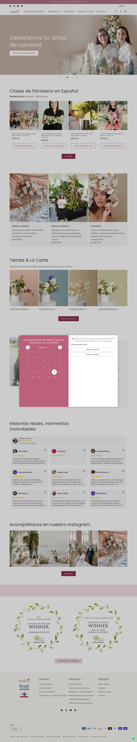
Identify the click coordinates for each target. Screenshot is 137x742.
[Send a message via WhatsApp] (133, 738)
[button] (93, 350)
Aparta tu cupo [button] (68, 375)
